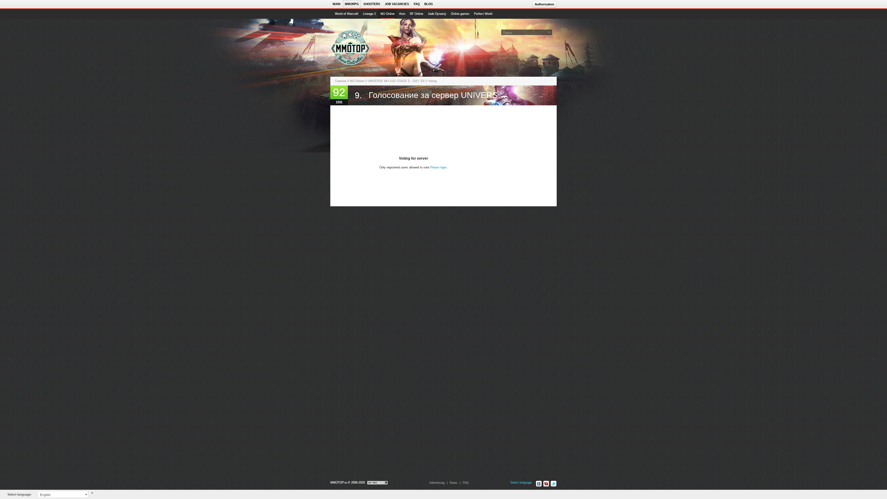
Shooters (371, 4)
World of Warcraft (346, 13)
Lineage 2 (369, 13)
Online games (460, 13)
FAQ (417, 4)
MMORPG (352, 4)
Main (336, 4)
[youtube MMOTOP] (546, 484)
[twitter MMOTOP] (553, 484)
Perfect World (483, 13)
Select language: (19, 494)
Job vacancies (397, 4)
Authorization (544, 4)
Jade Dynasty (437, 13)
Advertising (436, 482)
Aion (402, 13)
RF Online (416, 13)
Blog (428, 4)
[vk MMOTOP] (539, 484)
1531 (339, 102)
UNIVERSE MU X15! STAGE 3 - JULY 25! (396, 81)
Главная (340, 81)
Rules (453, 482)
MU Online (387, 13)
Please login (438, 167)
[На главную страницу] (350, 47)
